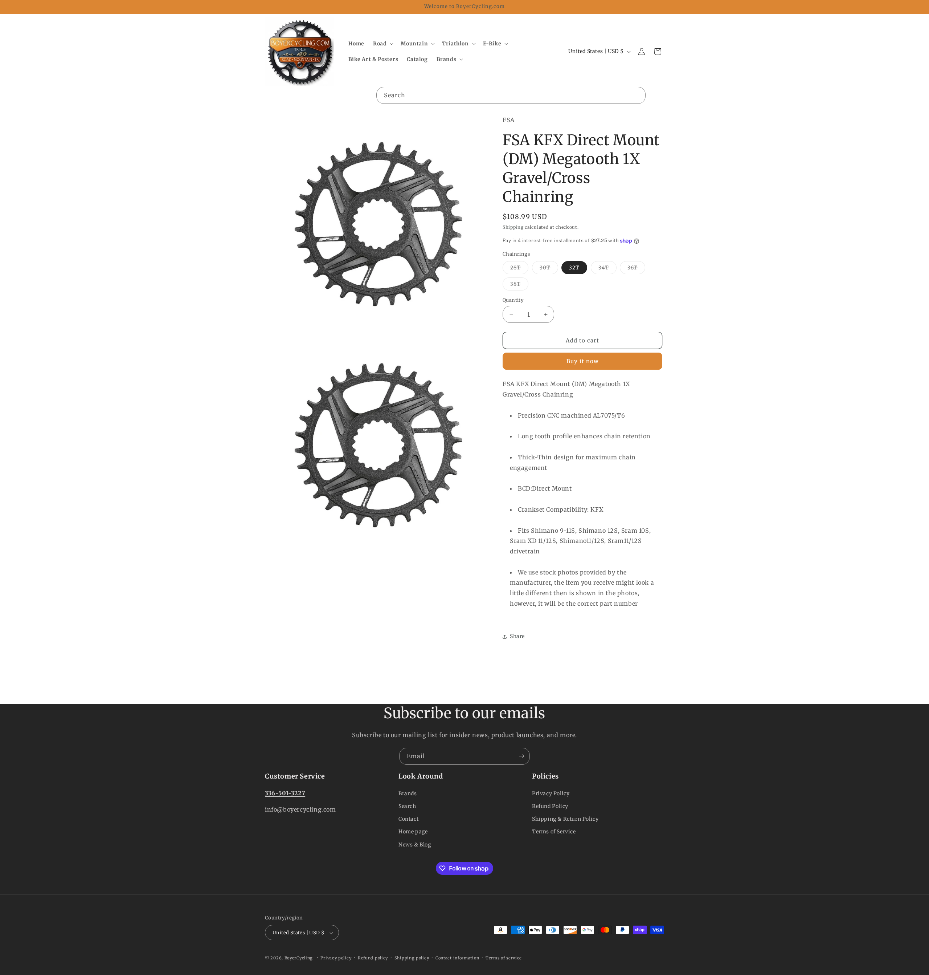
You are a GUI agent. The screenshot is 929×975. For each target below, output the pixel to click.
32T (574, 267)
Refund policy (373, 957)
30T (549, 269)
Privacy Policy (550, 793)
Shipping (513, 227)
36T (636, 269)
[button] (382, 43)
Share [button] (517, 636)
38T (519, 285)
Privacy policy (335, 957)
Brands (407, 793)
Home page (412, 831)
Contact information (457, 957)
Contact (408, 819)
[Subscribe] (521, 756)
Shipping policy (411, 957)
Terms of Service (554, 831)
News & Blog (414, 844)
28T (519, 269)
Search (407, 806)
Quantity (513, 300)
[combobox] (511, 95)
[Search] (637, 95)
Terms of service (504, 957)
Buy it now (582, 361)
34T (607, 269)
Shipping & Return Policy (565, 819)
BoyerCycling (299, 958)
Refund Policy (550, 806)
